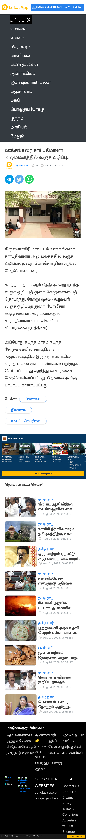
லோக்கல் (26, 735)
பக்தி (52, 735)
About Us (69, 792)
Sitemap (68, 831)
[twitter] (20, 180)
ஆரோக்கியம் (45, 735)
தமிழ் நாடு (20, 19)
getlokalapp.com (47, 792)
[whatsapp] (30, 180)
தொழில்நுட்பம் (73, 735)
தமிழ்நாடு (13, 753)
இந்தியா (54, 741)
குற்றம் (40, 769)
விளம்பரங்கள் (72, 752)
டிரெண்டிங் (27, 747)
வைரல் (53, 752)
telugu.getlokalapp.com (52, 798)
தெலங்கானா (16, 735)
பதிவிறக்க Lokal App (76, 836)
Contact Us (70, 786)
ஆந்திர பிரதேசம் (13, 744)
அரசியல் (68, 741)
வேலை (25, 741)
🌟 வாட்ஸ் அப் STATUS (40, 749)
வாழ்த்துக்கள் (72, 747)
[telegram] (10, 180)
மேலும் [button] (17, 136)
